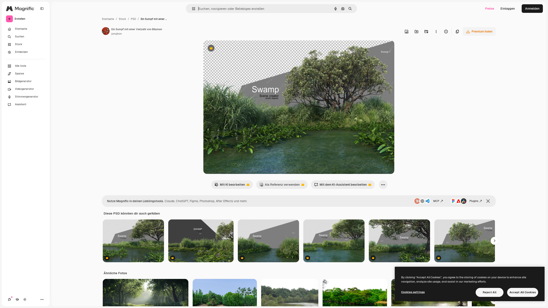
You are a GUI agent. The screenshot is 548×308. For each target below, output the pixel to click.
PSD (133, 19)
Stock (122, 19)
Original (231, 49)
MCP (436, 201)
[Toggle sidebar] (42, 8)
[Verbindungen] (9, 299)
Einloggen (507, 8)
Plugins (473, 201)
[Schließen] (488, 201)
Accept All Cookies (522, 292)
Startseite (108, 19)
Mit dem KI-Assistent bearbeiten (340, 186)
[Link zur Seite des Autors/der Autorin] (106, 31)
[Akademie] (17, 299)
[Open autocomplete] (192, 8)
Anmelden (532, 8)
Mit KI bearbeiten (229, 186)
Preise (489, 8)
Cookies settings (413, 292)
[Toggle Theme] (24, 299)
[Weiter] (494, 240)
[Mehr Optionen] (436, 31)
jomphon (116, 34)
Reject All (489, 292)
